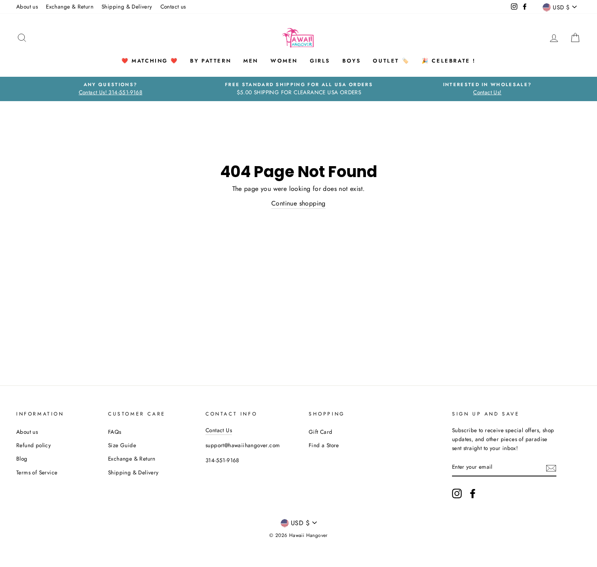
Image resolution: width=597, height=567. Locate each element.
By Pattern (210, 61)
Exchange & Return (69, 6)
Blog (22, 458)
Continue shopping (298, 203)
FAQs (114, 432)
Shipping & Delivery (127, 6)
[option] (110, 89)
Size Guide (122, 445)
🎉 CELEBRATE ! (449, 61)
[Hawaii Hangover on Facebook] (473, 493)
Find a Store (324, 445)
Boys (351, 61)
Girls (320, 61)
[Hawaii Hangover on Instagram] (457, 493)
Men (250, 61)
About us (27, 6)
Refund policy (33, 445)
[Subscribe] (551, 467)
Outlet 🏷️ (391, 61)
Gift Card (321, 432)
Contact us (173, 6)
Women (284, 61)
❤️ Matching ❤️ (149, 61)
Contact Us (218, 430)
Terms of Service (36, 472)
